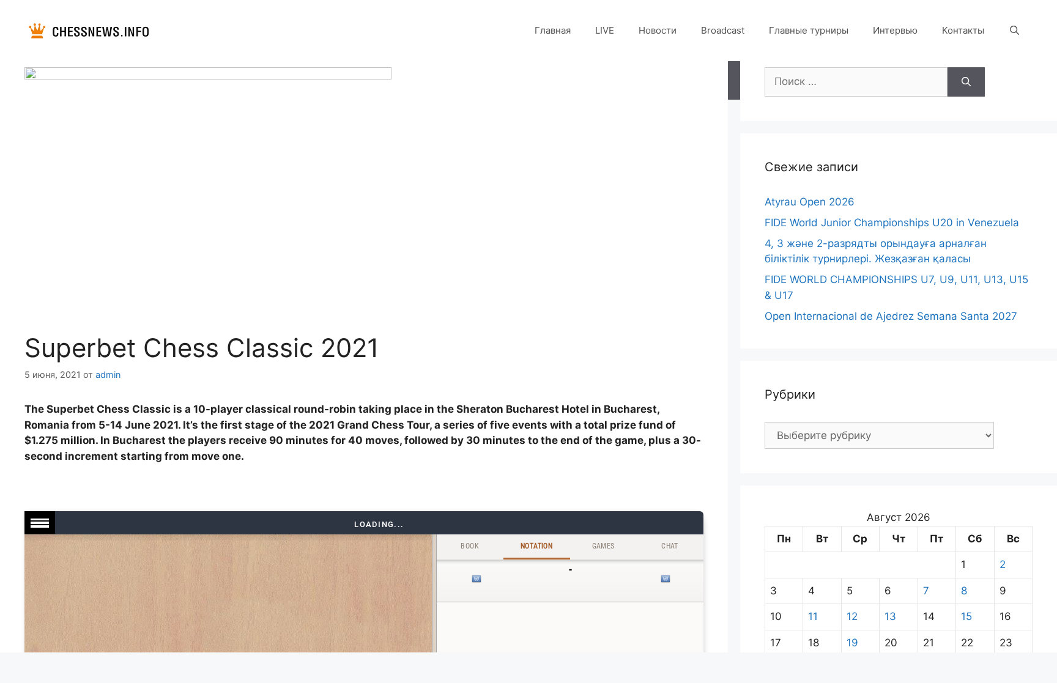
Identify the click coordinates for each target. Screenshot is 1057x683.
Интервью (895, 30)
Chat (669, 546)
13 (890, 616)
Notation (536, 546)
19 (852, 643)
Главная (553, 30)
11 (813, 616)
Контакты (963, 30)
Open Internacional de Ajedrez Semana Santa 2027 (891, 316)
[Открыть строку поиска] (1014, 30)
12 (852, 616)
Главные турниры (808, 30)
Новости (658, 30)
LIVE (604, 30)
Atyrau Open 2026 (810, 202)
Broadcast (722, 30)
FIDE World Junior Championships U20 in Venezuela (892, 222)
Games (603, 546)
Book (470, 546)
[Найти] (966, 82)
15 (966, 616)
